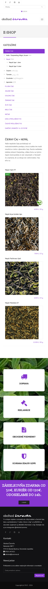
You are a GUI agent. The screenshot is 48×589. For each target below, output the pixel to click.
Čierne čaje (9, 51)
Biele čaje (8, 110)
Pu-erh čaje (9, 86)
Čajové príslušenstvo (13, 124)
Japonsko (11, 82)
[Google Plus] (10, 2)
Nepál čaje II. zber (15, 66)
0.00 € (25, 11)
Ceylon (12, 71)
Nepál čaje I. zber (15, 62)
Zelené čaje (9, 91)
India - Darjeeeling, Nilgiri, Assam (18, 55)
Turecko (12, 74)
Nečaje (7, 114)
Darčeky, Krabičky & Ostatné (16, 128)
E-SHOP (24, 502)
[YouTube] (19, 2)
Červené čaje (9, 100)
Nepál (10, 59)
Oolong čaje (10, 96)
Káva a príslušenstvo (13, 119)
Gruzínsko (14, 78)
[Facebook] (5, 2)
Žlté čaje (8, 105)
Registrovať (39, 575)
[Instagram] (14, 2)
